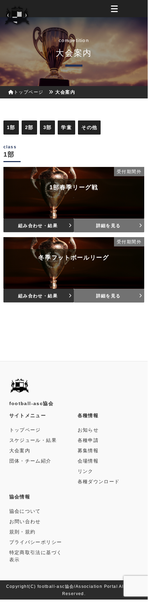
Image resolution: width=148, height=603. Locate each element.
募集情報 (88, 450)
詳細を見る (108, 225)
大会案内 (20, 450)
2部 (29, 127)
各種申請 (88, 440)
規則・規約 (22, 532)
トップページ (28, 92)
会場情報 (88, 461)
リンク (85, 471)
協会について (25, 511)
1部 (11, 127)
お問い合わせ (25, 521)
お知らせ (88, 430)
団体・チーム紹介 (30, 461)
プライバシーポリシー (35, 542)
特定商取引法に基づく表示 (35, 556)
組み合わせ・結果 (38, 225)
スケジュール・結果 (33, 440)
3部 (47, 127)
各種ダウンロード (99, 481)
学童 (66, 127)
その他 (89, 127)
